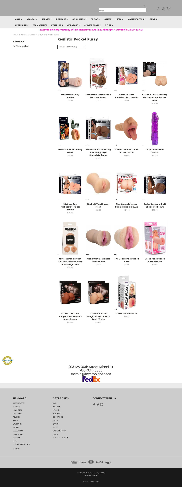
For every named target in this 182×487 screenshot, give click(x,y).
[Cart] (168, 8)
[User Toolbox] (158, 8)
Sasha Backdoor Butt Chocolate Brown (155, 205)
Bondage (61, 19)
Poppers (16, 406)
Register (26, 445)
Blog (15, 441)
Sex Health (21, 25)
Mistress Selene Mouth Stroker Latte (126, 151)
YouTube (16, 438)
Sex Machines (40, 25)
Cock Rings (78, 19)
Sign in (16, 445)
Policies (16, 417)
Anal (18, 19)
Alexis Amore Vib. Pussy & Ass (70, 151)
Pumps (153, 19)
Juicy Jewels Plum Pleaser (154, 151)
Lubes (119, 19)
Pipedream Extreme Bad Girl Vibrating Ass (126, 205)
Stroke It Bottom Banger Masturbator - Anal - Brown (70, 316)
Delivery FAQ (18, 431)
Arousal (31, 19)
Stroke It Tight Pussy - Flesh (98, 205)
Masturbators (136, 19)
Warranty (17, 424)
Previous (175, 478)
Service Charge (92, 25)
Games (107, 19)
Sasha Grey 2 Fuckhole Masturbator (98, 260)
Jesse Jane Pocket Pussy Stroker (155, 260)
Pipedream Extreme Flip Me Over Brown (98, 96)
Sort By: (62, 47)
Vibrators (72, 25)
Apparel (46, 19)
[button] (91, 351)
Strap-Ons (57, 25)
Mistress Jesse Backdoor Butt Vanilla (126, 96)
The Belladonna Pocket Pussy (126, 260)
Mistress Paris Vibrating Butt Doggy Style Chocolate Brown (98, 152)
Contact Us (18, 434)
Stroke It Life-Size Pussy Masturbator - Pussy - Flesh (154, 97)
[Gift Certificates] (163, 8)
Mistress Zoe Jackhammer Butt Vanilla (70, 207)
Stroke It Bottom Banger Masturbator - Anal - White (98, 316)
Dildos (94, 19)
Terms (15, 420)
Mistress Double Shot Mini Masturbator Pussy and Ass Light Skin (70, 261)
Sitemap (16, 448)
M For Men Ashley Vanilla (70, 96)
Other (108, 25)
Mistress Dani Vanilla (126, 313)
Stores (16, 427)
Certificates (18, 403)
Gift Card (17, 413)
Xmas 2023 (17, 410)
